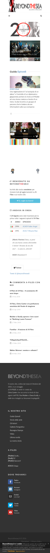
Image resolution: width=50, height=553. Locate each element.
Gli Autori (13, 423)
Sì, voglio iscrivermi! (25, 201)
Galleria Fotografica (17, 427)
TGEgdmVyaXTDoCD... (19, 340)
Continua (11, 551)
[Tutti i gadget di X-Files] (25, 170)
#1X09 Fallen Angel (30, 226)
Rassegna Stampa (16, 430)
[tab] (17, 267)
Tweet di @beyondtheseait (19, 274)
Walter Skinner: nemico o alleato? (24, 350)
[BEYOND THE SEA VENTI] (25, 29)
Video (12, 434)
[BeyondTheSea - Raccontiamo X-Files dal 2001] (25, 6)
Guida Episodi (15, 416)
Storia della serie (16, 420)
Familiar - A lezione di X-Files (22, 329)
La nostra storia (15, 441)
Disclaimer (25, 542)
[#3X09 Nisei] (25, 82)
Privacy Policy (36, 542)
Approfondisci (20, 551)
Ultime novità (15, 437)
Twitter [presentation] (18, 268)
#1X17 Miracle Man (30, 231)
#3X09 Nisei (14, 89)
